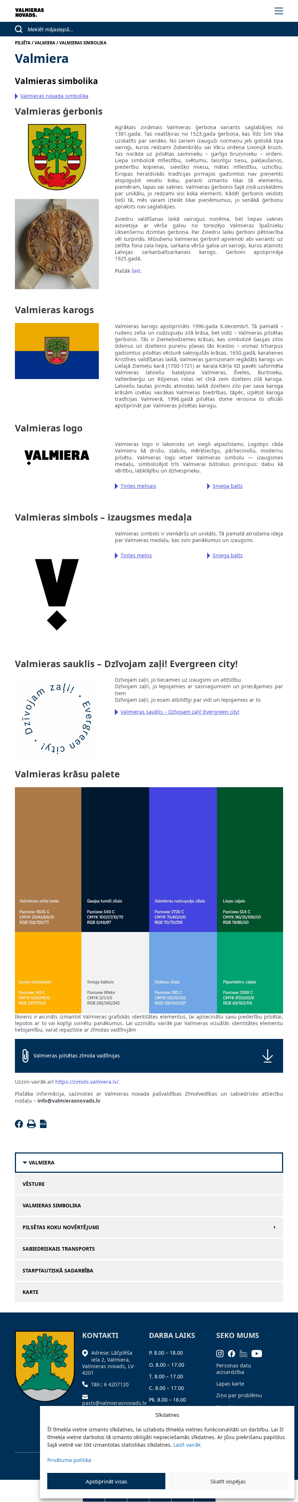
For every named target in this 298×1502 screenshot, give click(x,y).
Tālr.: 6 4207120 (110, 1384)
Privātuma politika (69, 1460)
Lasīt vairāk (187, 1444)
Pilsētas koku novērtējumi (61, 1227)
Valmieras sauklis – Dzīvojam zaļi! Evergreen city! (180, 711)
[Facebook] (20, 1126)
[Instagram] (222, 1352)
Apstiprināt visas (106, 1481)
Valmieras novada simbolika (54, 95)
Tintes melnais (138, 485)
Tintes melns (136, 555)
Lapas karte (230, 1383)
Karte (31, 1292)
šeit (136, 270)
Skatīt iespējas (228, 1481)
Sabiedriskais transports (59, 1249)
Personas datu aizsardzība (233, 1368)
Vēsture (34, 1184)
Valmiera (42, 1162)
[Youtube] (259, 1352)
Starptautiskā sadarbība (58, 1270)
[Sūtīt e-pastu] (87, 1396)
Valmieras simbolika (52, 1205)
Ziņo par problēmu (239, 1395)
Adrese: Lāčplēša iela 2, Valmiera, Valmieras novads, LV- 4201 (108, 1362)
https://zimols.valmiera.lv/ (86, 1081)
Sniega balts (228, 485)
